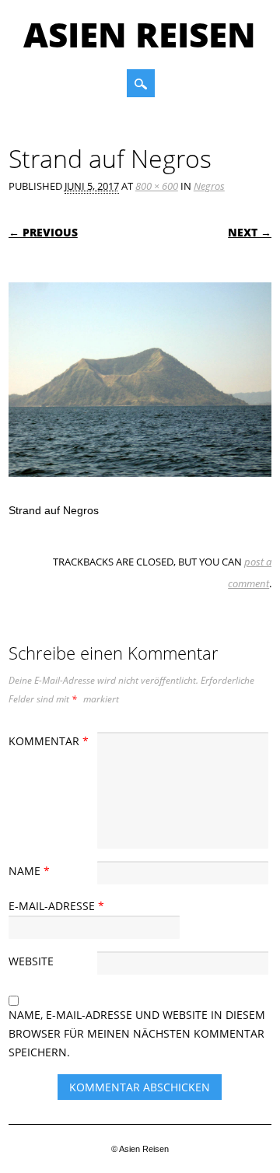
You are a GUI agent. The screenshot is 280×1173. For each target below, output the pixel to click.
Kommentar (49, 741)
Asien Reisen (139, 34)
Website (31, 961)
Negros (209, 186)
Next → (249, 232)
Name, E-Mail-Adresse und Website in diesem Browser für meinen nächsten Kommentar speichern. (137, 1033)
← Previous (43, 232)
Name (29, 870)
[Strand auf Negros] (140, 491)
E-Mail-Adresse (56, 905)
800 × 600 (156, 186)
